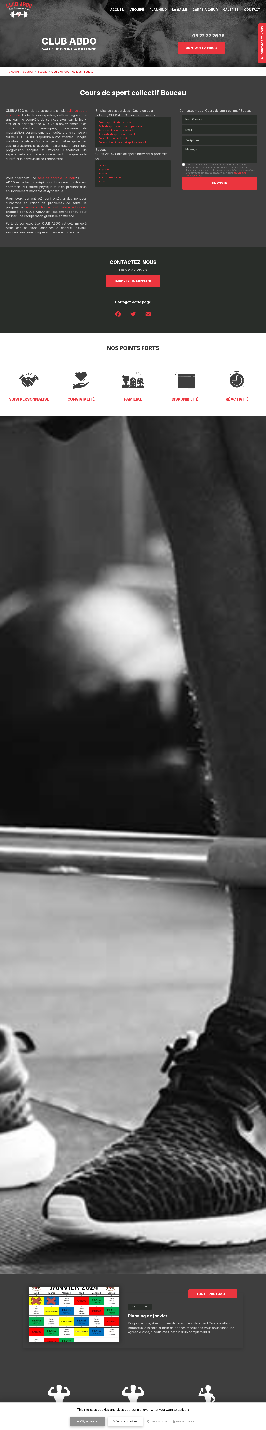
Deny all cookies (126, 1421)
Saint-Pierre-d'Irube (110, 177)
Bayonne (104, 169)
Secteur (28, 71)
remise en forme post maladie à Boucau (56, 207)
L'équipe (136, 9)
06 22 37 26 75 (208, 35)
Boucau (42, 71)
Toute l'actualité (212, 1294)
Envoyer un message (133, 281)
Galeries (231, 9)
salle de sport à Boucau (56, 178)
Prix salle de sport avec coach (117, 134)
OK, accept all (88, 1421)
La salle (179, 9)
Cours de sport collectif (113, 138)
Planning (158, 9)
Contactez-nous (201, 48)
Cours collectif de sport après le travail (122, 142)
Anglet (102, 165)
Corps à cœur (205, 9)
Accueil (117, 9)
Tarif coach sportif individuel (116, 130)
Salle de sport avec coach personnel (121, 126)
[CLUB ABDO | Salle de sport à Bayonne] (19, 10)
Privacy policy (186, 1421)
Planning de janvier (147, 1316)
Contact (252, 9)
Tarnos (103, 181)
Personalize (158, 1421)
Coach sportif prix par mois (115, 122)
